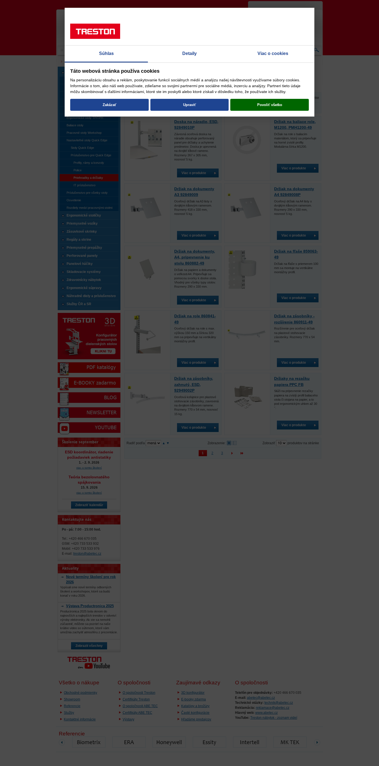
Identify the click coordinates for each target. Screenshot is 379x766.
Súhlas (106, 53)
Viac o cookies (272, 53)
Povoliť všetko (269, 105)
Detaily (189, 53)
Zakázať (109, 105)
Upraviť (189, 105)
